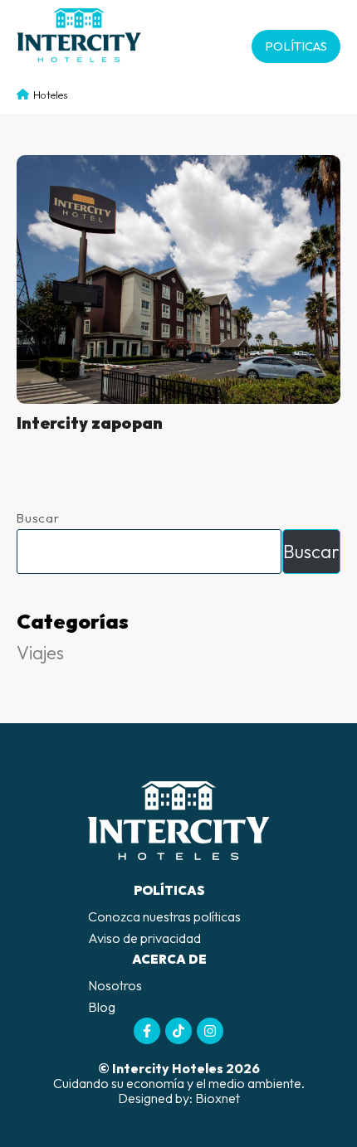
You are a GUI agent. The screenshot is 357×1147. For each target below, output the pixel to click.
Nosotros (115, 985)
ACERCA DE (169, 959)
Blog (101, 1007)
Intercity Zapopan (90, 422)
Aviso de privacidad (144, 938)
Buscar (38, 518)
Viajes (40, 652)
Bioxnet (217, 1098)
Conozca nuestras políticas (164, 916)
